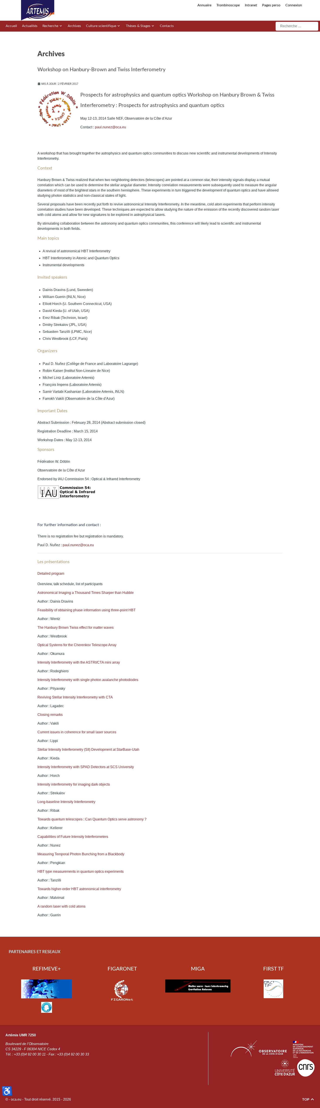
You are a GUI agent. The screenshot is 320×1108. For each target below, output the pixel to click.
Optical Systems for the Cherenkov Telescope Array (76, 645)
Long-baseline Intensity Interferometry (66, 802)
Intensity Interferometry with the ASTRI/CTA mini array (78, 662)
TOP (306, 1099)
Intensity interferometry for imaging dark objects (73, 784)
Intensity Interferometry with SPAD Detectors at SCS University (85, 767)
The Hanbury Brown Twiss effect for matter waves (75, 627)
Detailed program (50, 573)
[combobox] (297, 26)
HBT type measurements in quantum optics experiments (80, 871)
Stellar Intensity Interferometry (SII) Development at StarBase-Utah (88, 749)
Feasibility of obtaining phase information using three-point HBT (86, 610)
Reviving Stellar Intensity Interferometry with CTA (75, 697)
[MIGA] (198, 986)
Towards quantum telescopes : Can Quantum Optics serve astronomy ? (92, 819)
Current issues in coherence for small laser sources (76, 732)
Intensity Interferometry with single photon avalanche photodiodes (87, 680)
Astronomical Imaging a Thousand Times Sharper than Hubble (85, 593)
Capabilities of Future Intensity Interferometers (72, 837)
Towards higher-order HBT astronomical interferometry (79, 889)
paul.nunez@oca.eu (110, 127)
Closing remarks (50, 715)
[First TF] (274, 988)
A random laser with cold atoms (61, 906)
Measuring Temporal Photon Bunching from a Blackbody (80, 854)
